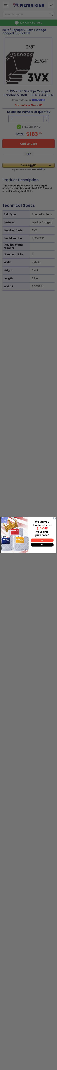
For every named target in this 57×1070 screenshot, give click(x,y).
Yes (42, 540)
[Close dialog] (54, 518)
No (42, 545)
